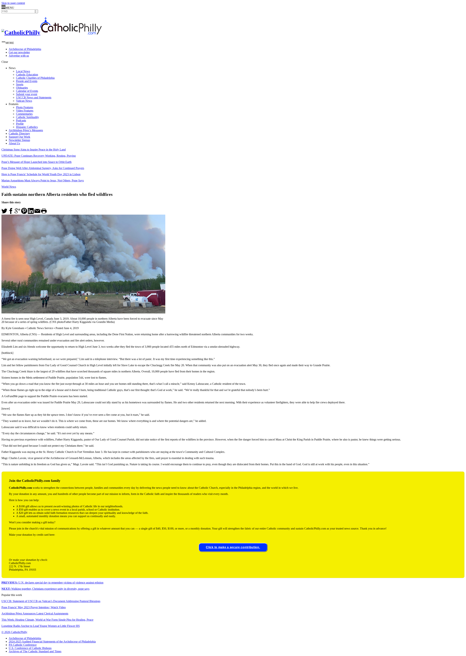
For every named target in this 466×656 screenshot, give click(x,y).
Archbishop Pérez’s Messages (26, 130)
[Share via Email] (37, 212)
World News (8, 186)
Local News (23, 71)
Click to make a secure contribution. (233, 547)
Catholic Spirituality (27, 117)
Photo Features (24, 107)
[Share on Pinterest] (24, 212)
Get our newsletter (19, 52)
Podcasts (21, 120)
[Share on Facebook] (11, 212)
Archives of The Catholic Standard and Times (35, 651)
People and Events (26, 81)
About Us (14, 143)
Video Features (24, 110)
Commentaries (24, 113)
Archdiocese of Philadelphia (25, 49)
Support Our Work (19, 136)
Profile (20, 123)
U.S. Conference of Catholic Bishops (30, 648)
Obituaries (22, 87)
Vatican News (24, 100)
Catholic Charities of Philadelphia (35, 77)
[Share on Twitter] (4, 212)
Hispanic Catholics (27, 127)
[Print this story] (44, 212)
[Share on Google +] (17, 212)
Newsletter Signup (19, 140)
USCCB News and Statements (33, 97)
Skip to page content (13, 3)
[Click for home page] (51, 32)
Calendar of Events (27, 90)
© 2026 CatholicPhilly (14, 632)
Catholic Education (27, 74)
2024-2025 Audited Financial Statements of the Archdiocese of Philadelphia (52, 641)
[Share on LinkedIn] (31, 212)
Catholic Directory (19, 133)
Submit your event (26, 94)
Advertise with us (19, 55)
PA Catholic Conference (23, 644)
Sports (19, 84)
